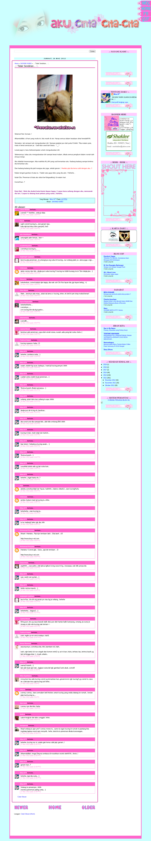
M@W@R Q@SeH (27, 257)
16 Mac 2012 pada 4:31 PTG (30, 601)
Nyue (22, 221)
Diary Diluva (108, 349)
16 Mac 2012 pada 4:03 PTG (30, 524)
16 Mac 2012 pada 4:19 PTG (30, 568)
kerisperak (24, 725)
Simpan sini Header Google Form (114, 267)
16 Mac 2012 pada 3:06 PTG (30, 323)
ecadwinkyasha (25, 246)
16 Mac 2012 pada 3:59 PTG (30, 502)
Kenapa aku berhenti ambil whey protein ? (117, 294)
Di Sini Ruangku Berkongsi (114, 265)
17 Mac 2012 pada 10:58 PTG (31, 733)
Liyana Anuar (25, 329)
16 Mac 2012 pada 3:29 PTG (30, 356)
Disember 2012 (110, 380)
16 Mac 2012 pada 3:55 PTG (30, 491)
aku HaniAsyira (25, 234)
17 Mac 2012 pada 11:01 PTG (31, 744)
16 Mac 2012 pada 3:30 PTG (30, 368)
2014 (105, 372)
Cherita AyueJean (110, 299)
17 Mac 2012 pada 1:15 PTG (30, 708)
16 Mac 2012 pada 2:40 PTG (30, 284)
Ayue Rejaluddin (26, 302)
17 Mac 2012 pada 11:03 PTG (31, 767)
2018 (105, 367)
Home (17, 63)
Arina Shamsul (25, 643)
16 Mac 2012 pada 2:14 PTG (30, 262)
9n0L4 (22, 714)
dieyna (22, 689)
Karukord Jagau (109, 256)
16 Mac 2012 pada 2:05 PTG (30, 240)
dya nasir (23, 703)
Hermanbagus (109, 342)
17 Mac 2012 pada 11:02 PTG (31, 755)
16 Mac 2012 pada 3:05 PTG (30, 312)
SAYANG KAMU (26, 63)
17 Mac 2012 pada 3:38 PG (30, 683)
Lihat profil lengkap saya (119, 102)
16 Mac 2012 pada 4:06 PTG (30, 540)
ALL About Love (109, 272)
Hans (105, 308)
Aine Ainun (24, 290)
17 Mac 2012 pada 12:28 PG (30, 656)
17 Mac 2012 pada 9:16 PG (30, 697)
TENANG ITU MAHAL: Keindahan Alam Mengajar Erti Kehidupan (116, 259)
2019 (105, 364)
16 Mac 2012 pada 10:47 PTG (31, 637)
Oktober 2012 (110, 385)
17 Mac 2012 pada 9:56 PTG (30, 719)
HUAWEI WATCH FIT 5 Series (113, 310)
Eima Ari (23, 279)
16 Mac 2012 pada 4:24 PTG (30, 579)
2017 (105, 370)
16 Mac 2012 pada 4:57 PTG (30, 613)
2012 (105, 378)
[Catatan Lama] (88, 809)
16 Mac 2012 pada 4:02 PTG (30, 513)
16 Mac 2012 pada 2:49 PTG (30, 296)
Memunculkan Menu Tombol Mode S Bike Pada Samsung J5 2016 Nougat (117, 345)
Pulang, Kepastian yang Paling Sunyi (116, 330)
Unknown (23, 268)
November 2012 (110, 383)
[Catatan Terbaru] (21, 809)
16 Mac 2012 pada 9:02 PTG (30, 626)
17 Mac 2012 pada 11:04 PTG (31, 792)
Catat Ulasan (22, 797)
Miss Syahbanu (25, 676)
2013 (105, 375)
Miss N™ (23, 351)
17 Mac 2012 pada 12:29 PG (30, 670)
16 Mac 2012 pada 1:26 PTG (30, 215)
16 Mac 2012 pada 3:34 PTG (30, 457)
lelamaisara (24, 318)
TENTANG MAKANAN (111, 334)
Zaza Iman (24, 563)
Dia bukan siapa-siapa (111, 274)
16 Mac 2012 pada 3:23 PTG (30, 345)
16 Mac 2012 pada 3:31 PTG (30, 390)
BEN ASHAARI (109, 292)
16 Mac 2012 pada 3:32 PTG (30, 412)
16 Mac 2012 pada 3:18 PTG (30, 334)
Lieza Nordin (25, 209)
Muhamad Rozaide (27, 530)
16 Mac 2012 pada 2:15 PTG (30, 273)
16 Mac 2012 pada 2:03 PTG (30, 228)
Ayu (21, 486)
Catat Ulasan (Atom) (28, 814)
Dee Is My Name (109, 328)
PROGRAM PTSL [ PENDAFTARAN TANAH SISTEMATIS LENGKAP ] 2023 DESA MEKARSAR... (118, 337)
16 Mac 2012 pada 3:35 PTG (30, 479)
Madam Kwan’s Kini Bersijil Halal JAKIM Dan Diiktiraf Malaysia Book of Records (118, 302)
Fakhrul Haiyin (25, 340)
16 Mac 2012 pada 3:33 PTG (30, 435)
